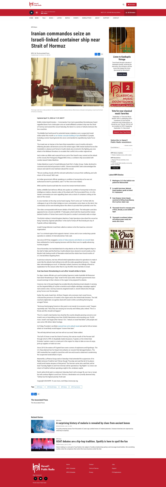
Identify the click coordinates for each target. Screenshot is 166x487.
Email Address (115, 147)
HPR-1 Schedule (70, 468)
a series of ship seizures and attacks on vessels (73, 240)
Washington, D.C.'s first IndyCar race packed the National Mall (123, 181)
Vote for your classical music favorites (122, 112)
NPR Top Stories (75, 387)
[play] (31, 13)
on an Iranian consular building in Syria (67, 135)
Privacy (91, 472)
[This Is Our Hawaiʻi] (122, 240)
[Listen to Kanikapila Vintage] (122, 40)
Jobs (113, 464)
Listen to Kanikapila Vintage (122, 58)
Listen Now (122, 74)
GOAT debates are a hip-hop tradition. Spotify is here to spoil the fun (92, 441)
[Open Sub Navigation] (40, 18)
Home (31, 18)
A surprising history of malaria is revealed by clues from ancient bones (93, 423)
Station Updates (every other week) (122, 155)
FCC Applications (116, 472)
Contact (91, 464)
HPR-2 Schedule (70, 472)
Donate (132, 4)
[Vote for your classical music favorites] (122, 94)
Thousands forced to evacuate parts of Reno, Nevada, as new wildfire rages (123, 209)
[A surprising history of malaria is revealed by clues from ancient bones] (42, 426)
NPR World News (52, 387)
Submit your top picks (122, 132)
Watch (67, 18)
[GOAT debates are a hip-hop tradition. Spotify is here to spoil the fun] (42, 444)
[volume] (36, 13)
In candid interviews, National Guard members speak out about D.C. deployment (122, 190)
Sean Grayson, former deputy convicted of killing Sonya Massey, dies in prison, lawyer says (123, 200)
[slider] (39, 12)
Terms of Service (93, 468)
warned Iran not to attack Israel (68, 326)
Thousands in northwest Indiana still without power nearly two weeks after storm (122, 219)
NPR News (34, 27)
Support (114, 468)
